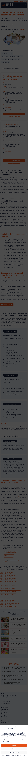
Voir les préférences (14, 752)
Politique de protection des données (18, 755)
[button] (26, 727)
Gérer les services (5, 741)
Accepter (14, 745)
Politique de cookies (6, 755)
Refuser (14, 748)
